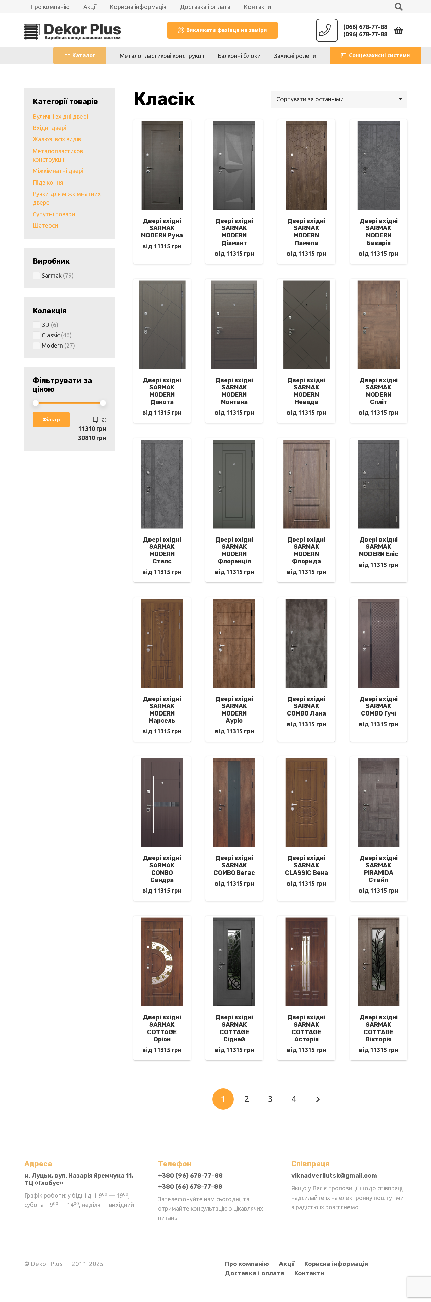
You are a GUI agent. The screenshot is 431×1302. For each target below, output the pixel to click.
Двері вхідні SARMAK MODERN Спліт (379, 391)
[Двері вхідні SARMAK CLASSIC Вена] (306, 761)
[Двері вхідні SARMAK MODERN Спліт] (378, 283)
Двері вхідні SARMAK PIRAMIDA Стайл (379, 869)
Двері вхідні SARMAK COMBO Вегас (234, 865)
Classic (51, 334)
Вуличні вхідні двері (60, 116)
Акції (287, 1263)
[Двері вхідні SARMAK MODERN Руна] (162, 124)
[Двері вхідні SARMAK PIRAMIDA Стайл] (378, 761)
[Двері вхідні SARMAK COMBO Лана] (306, 602)
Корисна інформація (336, 1263)
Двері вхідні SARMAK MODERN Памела (306, 232)
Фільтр (51, 419)
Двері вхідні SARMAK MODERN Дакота (162, 391)
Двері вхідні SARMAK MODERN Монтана (234, 391)
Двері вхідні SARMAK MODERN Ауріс (234, 710)
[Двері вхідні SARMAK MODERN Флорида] (306, 442)
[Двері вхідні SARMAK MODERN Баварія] (378, 124)
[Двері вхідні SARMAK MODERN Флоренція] (234, 442)
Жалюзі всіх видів (57, 139)
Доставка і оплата (254, 1273)
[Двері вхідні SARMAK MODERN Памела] (306, 124)
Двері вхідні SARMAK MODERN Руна (162, 228)
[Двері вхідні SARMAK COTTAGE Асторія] (306, 920)
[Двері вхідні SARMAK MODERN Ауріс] (234, 602)
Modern (52, 345)
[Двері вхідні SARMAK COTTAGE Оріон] (162, 920)
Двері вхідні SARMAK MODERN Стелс (162, 550)
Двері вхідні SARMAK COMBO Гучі (379, 706)
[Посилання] (72, 30)
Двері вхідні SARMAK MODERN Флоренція (234, 550)
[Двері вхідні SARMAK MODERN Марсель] (162, 602)
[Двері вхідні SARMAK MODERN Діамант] (234, 124)
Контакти (309, 1273)
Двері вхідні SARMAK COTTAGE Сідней (234, 1028)
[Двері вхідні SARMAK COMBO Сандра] (162, 761)
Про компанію (247, 1263)
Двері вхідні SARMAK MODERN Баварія (379, 232)
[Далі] (317, 1099)
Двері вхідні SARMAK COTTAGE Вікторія (379, 1028)
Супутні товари (54, 214)
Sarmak (52, 275)
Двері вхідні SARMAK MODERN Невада (306, 391)
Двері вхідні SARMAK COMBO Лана (306, 706)
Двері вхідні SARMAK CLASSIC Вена (306, 865)
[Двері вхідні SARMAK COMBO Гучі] (378, 602)
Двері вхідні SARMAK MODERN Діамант (234, 232)
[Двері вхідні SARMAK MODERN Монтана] (234, 283)
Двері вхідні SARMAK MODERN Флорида (306, 550)
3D (45, 324)
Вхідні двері (49, 127)
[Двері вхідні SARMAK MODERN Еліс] (378, 442)
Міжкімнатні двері (58, 170)
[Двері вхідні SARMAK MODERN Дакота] (162, 283)
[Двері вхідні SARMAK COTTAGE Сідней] (234, 920)
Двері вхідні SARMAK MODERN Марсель (162, 710)
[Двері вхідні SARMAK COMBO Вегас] (234, 761)
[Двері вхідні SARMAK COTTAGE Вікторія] (378, 920)
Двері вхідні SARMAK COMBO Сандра (162, 869)
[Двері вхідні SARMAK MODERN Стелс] (162, 442)
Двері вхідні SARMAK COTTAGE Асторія (306, 1028)
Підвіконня (48, 182)
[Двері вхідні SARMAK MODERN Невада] (306, 283)
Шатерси (45, 225)
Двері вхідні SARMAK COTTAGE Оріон (162, 1028)
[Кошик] (398, 30)
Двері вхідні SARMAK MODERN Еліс (378, 547)
